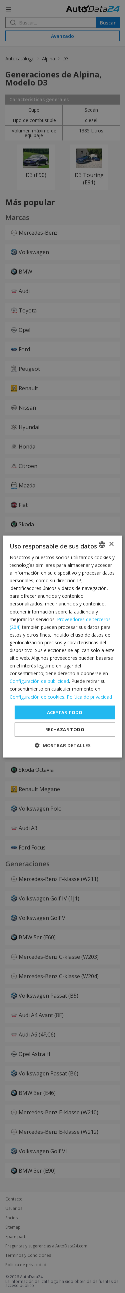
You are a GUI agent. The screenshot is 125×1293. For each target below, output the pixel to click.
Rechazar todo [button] (64, 729)
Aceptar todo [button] (65, 712)
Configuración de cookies (37, 696)
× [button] (111, 544)
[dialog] (62, 646)
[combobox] (102, 544)
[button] (63, 745)
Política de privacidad (89, 696)
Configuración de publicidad (39, 681)
